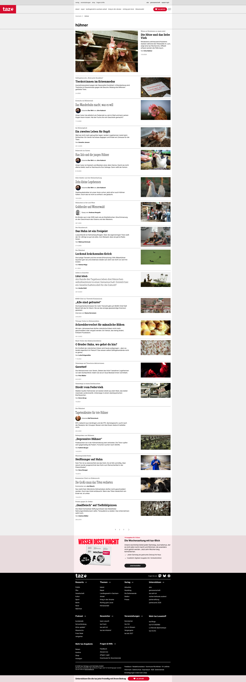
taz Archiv (152, 631)
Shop (77, 655)
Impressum (146, 670)
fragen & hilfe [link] (100, 2)
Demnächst (128, 621)
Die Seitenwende (130, 593)
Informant (128, 670)
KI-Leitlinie (165, 667)
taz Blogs (152, 622)
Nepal (102, 590)
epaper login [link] (165, 2)
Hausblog (127, 590)
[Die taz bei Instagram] (169, 577)
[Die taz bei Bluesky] (164, 577)
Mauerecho (79, 630)
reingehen (79, 636)
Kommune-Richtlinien (153, 667)
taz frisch (103, 624)
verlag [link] (77, 2)
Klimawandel (104, 606)
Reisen (77, 649)
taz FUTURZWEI (154, 625)
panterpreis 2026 (155, 603)
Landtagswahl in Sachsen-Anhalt (109, 594)
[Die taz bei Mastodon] (160, 577)
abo (150, 587)
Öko (76, 590)
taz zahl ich (153, 593)
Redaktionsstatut (138, 667)
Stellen (126, 596)
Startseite (78, 16)
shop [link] (93, 2)
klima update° (80, 627)
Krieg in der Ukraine (107, 600)
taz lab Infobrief (105, 630)
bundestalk (79, 621)
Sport (77, 600)
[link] (77, 9)
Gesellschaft (79, 593)
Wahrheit (78, 609)
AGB (152, 670)
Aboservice (104, 652)
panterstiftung (154, 600)
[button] (169, 9)
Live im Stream (129, 627)
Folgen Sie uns (152, 576)
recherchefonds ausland (157, 596)
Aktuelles (127, 587)
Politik (77, 587)
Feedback (103, 649)
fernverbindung (80, 624)
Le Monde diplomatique (157, 628)
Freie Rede (79, 633)
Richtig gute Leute (106, 603)
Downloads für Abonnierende (110, 658)
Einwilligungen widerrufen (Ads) (135, 673)
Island (102, 587)
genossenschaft (154, 590)
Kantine (78, 652)
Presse (126, 600)
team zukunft (104, 621)
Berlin (77, 603)
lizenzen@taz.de (89, 669)
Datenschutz (137, 670)
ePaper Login (105, 655)
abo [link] (148, 2)
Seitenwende (159, 670)
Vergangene (128, 630)
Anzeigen (78, 659)
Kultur (77, 596)
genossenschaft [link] (155, 2)
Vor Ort (127, 624)
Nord (77, 606)
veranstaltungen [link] (86, 2)
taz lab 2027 (128, 633)
